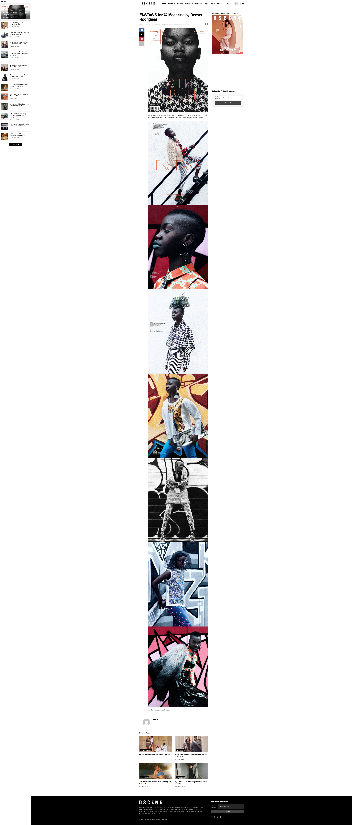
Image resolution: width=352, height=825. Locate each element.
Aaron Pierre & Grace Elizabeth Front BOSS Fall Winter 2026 (19, 43)
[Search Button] (243, 3)
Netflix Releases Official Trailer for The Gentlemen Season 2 (19, 134)
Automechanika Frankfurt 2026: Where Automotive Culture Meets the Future (19, 53)
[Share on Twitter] (141, 34)
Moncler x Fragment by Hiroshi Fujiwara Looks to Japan (18, 75)
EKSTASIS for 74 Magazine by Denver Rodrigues (15, 13)
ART (212, 3)
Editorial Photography (161, 24)
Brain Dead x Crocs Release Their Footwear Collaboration (19, 33)
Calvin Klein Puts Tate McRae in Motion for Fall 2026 (19, 95)
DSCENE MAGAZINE (146, 750)
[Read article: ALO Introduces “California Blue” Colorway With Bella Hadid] (155, 771)
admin (155, 719)
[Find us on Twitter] (225, 3)
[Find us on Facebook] (221, 3)
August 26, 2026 (144, 757)
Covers (153, 24)
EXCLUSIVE (198, 3)
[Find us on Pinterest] (231, 3)
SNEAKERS (180, 3)
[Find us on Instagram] (228, 3)
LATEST (164, 3)
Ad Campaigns (181, 750)
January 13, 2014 (143, 24)
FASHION (170, 3)
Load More (15, 144)
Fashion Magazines (174, 24)
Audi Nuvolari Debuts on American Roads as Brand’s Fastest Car (20, 125)
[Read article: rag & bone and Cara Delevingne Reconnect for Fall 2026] (191, 771)
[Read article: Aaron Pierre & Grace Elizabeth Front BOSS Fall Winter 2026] (191, 744)
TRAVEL (206, 3)
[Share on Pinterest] (141, 39)
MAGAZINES (188, 3)
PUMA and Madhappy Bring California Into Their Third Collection (18, 115)
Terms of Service (157, 813)
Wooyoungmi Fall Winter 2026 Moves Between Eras (18, 66)
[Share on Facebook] (141, 30)
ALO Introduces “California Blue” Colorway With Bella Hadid (19, 85)
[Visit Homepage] (148, 3)
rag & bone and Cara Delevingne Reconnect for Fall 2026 (19, 105)
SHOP (218, 3)
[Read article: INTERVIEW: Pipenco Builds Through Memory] (155, 744)
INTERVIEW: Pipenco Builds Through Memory (18, 23)
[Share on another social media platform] (141, 43)
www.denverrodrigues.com (162, 710)
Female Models (184, 24)
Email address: (217, 97)
